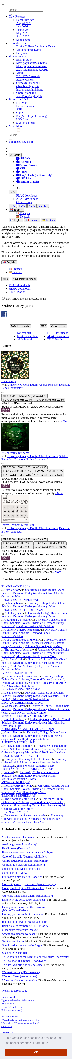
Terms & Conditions (11, 1007)
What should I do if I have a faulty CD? (20, 1019)
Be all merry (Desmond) (16, 848)
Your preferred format (24, 278)
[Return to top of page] (14, 990)
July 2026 (22, 26)
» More (64, 421)
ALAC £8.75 (39, 395)
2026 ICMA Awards (28, 76)
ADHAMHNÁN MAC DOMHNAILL (27, 729)
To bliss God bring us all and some (22, 964)
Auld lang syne (13, 613)
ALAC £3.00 (39, 467)
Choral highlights (26, 92)
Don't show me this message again (25, 298)
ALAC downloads (27, 198)
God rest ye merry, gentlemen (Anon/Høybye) (29, 884)
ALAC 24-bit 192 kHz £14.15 (50, 547)
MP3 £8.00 (9, 395)
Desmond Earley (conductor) (31, 459)
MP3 (12, 192)
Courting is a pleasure (17, 619)
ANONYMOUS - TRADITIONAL (22, 609)
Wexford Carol (13, 659)
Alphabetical (24, 339)
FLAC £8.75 (24, 395)
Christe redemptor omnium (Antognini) (25, 860)
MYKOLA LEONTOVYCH (26, 715)
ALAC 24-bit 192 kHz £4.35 (48, 475)
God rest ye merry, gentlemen (21, 629)
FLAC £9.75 (24, 539)
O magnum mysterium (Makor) (20, 929)
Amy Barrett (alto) (27, 792)
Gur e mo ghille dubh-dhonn (21, 639)
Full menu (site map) (21, 141)
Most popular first (27, 336)
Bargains (21, 53)
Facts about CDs (9, 1016)
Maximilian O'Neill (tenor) (31, 656)
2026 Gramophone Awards (32, 69)
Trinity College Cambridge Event (35, 46)
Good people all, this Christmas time (23, 888)
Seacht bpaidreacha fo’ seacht (19, 933)
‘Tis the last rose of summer (18, 837)
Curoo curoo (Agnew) (15, 872)
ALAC (32, 205)
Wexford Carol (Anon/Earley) (19, 976)
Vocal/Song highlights (29, 96)
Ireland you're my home (15, 452)
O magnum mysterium (17, 745)
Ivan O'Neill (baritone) (24, 712)
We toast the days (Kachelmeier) (21, 972)
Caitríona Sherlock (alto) (30, 626)
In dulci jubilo (12, 603)
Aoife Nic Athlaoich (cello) (26, 666)
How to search (8, 997)
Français (24, 213)
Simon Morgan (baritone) (31, 765)
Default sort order (20, 326)
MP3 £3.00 (9, 467)
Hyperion (21, 102)
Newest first (24, 332)
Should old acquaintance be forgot (22, 945)
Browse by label (18, 99)
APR (19, 109)
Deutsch (24, 216)
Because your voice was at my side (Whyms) (28, 852)
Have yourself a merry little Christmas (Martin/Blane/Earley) (24, 908)
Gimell (20, 112)
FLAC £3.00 (24, 467)
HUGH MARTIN (19, 755)
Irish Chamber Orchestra (25, 699)
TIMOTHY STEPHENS (18, 795)
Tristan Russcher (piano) (46, 805)
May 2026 (22, 33)
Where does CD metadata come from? (20, 1023)
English (17, 220)
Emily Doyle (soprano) (27, 739)
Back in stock (24, 59)
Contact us (6, 1026)
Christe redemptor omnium (20, 676)
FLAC (22, 205)
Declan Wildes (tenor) (14, 682)
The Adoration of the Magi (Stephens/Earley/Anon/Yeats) (35, 956)
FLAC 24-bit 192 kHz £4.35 (48, 471)
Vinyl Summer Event (28, 49)
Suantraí (9, 772)
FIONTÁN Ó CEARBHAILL (27, 769)
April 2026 (22, 36)
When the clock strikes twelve (19, 980)
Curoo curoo (11, 589)
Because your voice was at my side (24, 815)
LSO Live (22, 119)
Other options (58, 326)
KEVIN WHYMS (14, 812)
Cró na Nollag (12, 732)
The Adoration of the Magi (20, 798)
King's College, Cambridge (32, 116)
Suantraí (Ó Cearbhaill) (15, 952)
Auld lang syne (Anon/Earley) (19, 844)
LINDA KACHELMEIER (22, 702)
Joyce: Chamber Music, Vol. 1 (19, 524)
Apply (20, 188)
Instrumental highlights (29, 89)
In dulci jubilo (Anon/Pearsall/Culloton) (25, 921)
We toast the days (14, 705)
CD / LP (43, 205)
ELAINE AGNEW (15, 586)
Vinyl (19, 72)
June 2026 (22, 29)
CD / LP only (24, 202)
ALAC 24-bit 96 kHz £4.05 (17, 475)
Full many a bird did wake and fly (22, 876)
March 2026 (23, 39)
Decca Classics (25, 106)
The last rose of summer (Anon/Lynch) (24, 960)
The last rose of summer (18, 649)
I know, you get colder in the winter (23, 914)
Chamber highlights (27, 86)
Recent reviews (25, 19)
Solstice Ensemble (32, 623)
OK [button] (36, 1052)
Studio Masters (25, 79)
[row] (36, 387)
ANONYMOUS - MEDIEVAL (20, 599)
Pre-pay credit (8, 1003)
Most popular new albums (31, 63)
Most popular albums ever (31, 66)
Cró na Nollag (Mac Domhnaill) (21, 868)
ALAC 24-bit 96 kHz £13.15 (17, 547)
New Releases (17, 16)
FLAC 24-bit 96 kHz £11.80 (17, 399)
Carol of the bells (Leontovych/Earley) (24, 856)
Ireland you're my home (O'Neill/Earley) (25, 925)
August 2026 (23, 23)
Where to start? (17, 56)
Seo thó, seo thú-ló (13, 941)
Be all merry (8, 381)
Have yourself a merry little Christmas (26, 759)
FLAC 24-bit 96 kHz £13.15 (17, 543)
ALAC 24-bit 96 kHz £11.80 (49, 399)
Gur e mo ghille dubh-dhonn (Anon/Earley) (27, 895)
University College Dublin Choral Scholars (32, 384)
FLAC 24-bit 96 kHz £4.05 (17, 471)
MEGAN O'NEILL (15, 782)
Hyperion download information (17, 1000)
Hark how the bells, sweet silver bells (23, 899)
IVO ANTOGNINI (17, 672)
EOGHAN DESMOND (20, 689)
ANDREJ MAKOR (18, 742)
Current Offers (17, 43)
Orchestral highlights (28, 82)
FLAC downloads (26, 195)
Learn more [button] (40, 1042)
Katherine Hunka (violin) (43, 682)
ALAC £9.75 (39, 539)
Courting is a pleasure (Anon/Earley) (23, 864)
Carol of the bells (14, 719)
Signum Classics (25, 122)
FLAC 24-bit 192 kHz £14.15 (50, 543)
